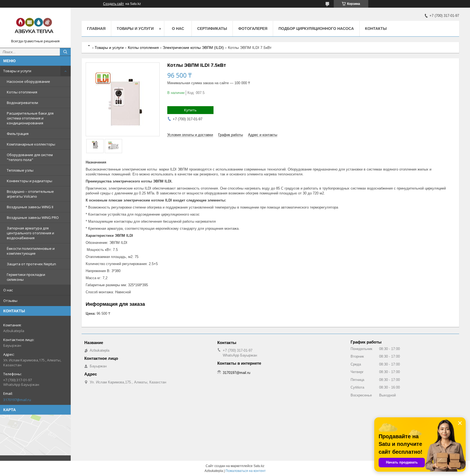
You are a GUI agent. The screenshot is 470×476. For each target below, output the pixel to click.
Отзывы (10, 300)
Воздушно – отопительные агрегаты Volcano (30, 194)
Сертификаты (212, 28)
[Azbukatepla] (35, 25)
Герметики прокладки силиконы (26, 277)
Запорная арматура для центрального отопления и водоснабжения (30, 233)
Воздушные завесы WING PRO (33, 217)
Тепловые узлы (20, 170)
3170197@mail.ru (17, 399)
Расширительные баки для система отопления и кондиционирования (30, 118)
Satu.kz (258, 466)
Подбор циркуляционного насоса (316, 28)
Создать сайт (113, 4)
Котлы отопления (22, 92)
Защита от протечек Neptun (31, 263)
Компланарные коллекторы (31, 144)
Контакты (376, 28)
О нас (8, 290)
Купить (190, 110)
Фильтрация (18, 133)
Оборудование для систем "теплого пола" (30, 157)
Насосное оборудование (28, 81)
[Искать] (65, 52)
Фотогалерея (252, 28)
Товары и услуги (17, 70)
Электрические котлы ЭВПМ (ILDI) (193, 47)
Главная (96, 28)
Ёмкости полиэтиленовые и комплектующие (31, 251)
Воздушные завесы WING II (30, 206)
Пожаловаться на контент (245, 471)
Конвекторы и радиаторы (29, 180)
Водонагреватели (22, 102)
